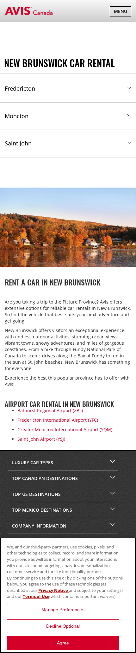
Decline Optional (63, 626)
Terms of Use (36, 596)
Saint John (18, 143)
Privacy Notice (53, 590)
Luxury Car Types (32, 462)
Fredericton (20, 88)
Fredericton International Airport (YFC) (57, 420)
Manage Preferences (62, 609)
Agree (63, 642)
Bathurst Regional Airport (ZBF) (50, 410)
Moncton (16, 116)
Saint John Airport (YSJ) (41, 439)
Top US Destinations (36, 494)
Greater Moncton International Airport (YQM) (64, 429)
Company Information (39, 526)
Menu (122, 12)
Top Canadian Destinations (45, 478)
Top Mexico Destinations (42, 510)
